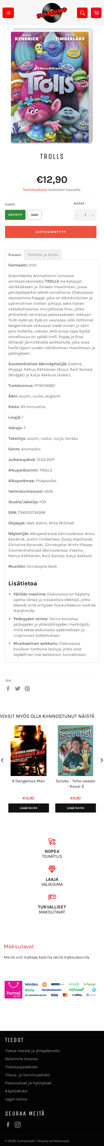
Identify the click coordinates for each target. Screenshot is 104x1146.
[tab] (14, 255)
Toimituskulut (35, 189)
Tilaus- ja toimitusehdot (27, 1074)
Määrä (79, 203)
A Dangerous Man (28, 781)
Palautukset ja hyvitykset (28, 1083)
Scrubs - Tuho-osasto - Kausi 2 (75, 784)
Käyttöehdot (16, 1091)
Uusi (34, 215)
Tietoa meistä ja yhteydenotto (32, 1050)
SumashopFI (26, 1141)
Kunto (10, 204)
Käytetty (15, 215)
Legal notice (16, 1099)
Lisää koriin (28, 808)
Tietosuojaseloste (21, 1066)
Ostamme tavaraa (21, 1058)
